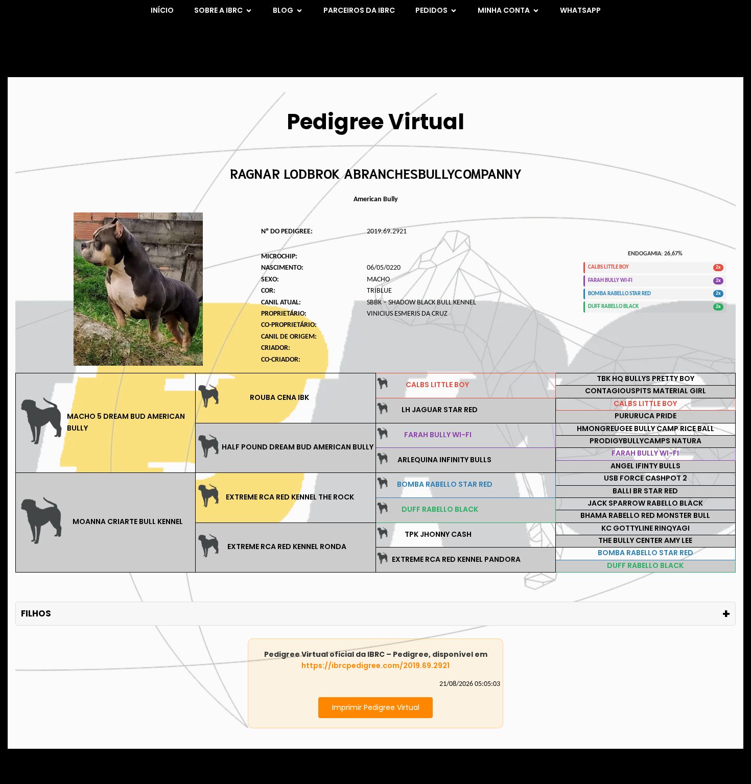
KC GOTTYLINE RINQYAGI (645, 528)
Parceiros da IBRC (359, 10)
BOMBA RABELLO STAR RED (444, 484)
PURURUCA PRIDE (645, 416)
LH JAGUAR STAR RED (440, 410)
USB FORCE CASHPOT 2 (645, 478)
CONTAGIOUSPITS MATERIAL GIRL (645, 391)
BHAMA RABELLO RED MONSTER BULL (645, 515)
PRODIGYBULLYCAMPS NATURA (645, 441)
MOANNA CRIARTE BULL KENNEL (128, 521)
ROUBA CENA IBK (279, 397)
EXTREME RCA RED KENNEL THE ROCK (290, 497)
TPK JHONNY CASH (438, 534)
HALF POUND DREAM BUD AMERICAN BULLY (297, 447)
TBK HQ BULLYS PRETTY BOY (645, 378)
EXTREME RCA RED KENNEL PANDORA (456, 559)
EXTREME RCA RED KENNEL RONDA (286, 546)
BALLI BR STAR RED (645, 491)
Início (162, 10)
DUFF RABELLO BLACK (440, 509)
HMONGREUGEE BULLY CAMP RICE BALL (645, 428)
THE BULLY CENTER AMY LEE (645, 540)
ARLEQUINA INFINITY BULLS (444, 460)
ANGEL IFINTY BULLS (645, 466)
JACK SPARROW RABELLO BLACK (645, 503)
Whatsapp (580, 10)
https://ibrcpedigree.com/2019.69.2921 (375, 665)
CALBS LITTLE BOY (437, 384)
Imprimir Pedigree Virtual (375, 707)
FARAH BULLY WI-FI (438, 435)
